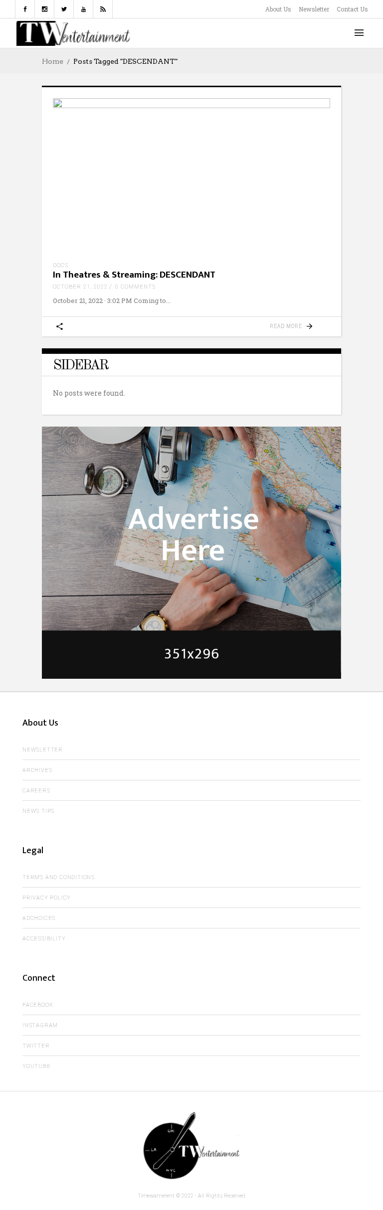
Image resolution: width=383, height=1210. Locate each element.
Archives (37, 770)
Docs (60, 265)
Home (52, 61)
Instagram (40, 1025)
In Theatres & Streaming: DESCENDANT (134, 275)
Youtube (36, 1066)
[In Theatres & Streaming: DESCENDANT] (191, 176)
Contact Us (352, 9)
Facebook (37, 1005)
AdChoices (38, 918)
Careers (36, 790)
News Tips (38, 811)
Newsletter (314, 9)
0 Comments (135, 287)
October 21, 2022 (80, 287)
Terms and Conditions (58, 877)
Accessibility (43, 938)
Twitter (36, 1046)
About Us (278, 9)
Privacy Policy (46, 898)
